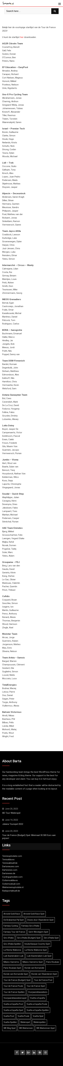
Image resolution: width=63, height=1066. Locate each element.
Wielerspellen (39, 1022)
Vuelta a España (37, 998)
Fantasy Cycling (11, 926)
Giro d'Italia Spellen (12, 944)
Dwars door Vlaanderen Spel (40, 920)
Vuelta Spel (38, 1016)
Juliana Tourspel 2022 (12, 824)
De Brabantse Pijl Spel (14, 920)
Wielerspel (25, 1022)
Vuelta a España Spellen (38, 1010)
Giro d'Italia (9, 938)
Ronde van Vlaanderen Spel (44, 974)
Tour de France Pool (43, 980)
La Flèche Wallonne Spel (36, 950)
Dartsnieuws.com (10, 866)
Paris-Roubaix (52, 962)
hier (22, 37)
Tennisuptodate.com (12, 856)
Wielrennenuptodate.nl (12, 887)
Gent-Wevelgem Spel (38, 932)
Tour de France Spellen (14, 992)
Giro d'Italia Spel (51, 938)
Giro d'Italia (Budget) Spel (28, 938)
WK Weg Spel (10, 1028)
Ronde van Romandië (34, 968)
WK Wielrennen (26, 1028)
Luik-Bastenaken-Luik (13, 956)
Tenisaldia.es (8, 859)
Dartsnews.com (9, 870)
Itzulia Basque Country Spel (37, 944)
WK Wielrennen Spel (45, 1028)
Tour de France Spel (36, 986)
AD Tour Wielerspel (11, 813)
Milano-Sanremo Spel (33, 962)
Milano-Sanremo (11, 962)
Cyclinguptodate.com (12, 877)
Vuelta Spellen (10, 1022)
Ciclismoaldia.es (10, 880)
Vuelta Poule (23, 1016)
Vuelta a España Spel (13, 1010)
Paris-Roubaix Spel (12, 968)
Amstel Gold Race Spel (33, 914)
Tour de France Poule (13, 986)
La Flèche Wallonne (12, 950)
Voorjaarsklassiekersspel (15, 998)
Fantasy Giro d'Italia (30, 926)
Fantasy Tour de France (14, 932)
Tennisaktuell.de (9, 863)
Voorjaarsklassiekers (37, 992)
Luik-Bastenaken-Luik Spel (39, 956)
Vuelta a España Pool (13, 1004)
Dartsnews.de (8, 873)
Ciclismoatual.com (11, 884)
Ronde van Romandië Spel (16, 974)
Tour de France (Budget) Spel (17, 980)
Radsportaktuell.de (11, 890)
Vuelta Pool (9, 1016)
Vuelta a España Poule (37, 1004)
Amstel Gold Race (12, 914)
